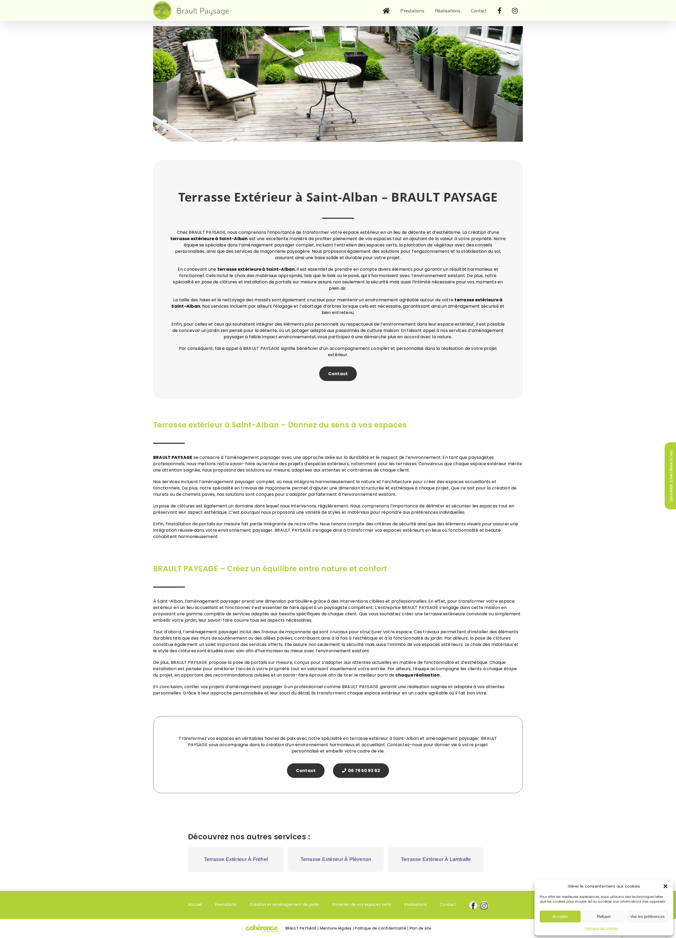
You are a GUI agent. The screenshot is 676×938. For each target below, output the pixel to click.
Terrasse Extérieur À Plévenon (336, 859)
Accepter (560, 916)
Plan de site (420, 928)
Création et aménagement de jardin (284, 904)
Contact (338, 374)
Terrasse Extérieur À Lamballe (436, 859)
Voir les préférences (647, 916)
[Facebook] (473, 905)
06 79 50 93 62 (363, 771)
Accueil (195, 904)
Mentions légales (336, 928)
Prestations (226, 904)
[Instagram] (484, 905)
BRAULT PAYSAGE (172, 457)
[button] (665, 886)
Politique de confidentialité (380, 928)
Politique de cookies (601, 928)
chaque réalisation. (418, 675)
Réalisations (415, 904)
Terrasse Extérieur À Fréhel (236, 859)
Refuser (604, 916)
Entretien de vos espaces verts (361, 904)
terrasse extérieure (239, 269)
